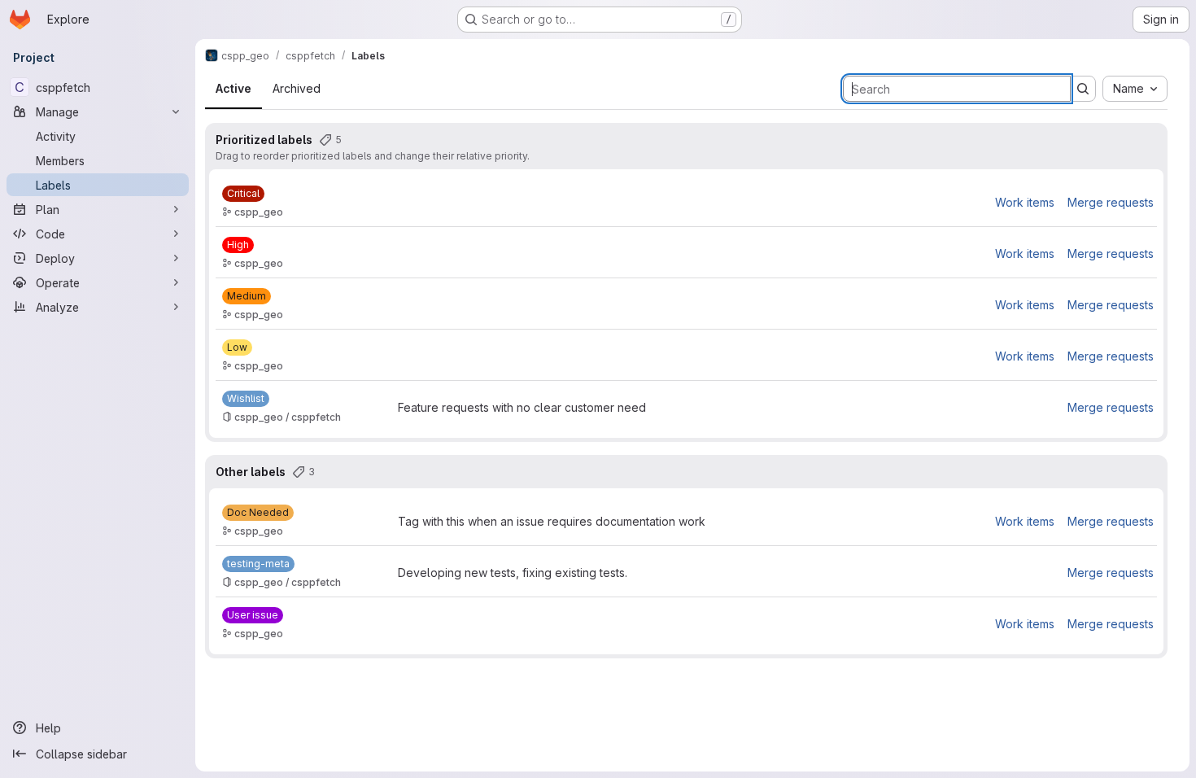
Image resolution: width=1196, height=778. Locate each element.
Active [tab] (233, 88)
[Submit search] (1083, 89)
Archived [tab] (297, 88)
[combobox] (1135, 89)
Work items (1024, 202)
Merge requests (1110, 202)
